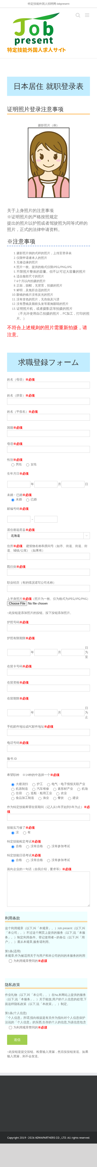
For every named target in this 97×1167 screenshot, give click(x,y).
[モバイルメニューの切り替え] (87, 15)
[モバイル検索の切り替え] (78, 15)
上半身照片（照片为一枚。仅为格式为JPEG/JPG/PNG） (48, 599)
